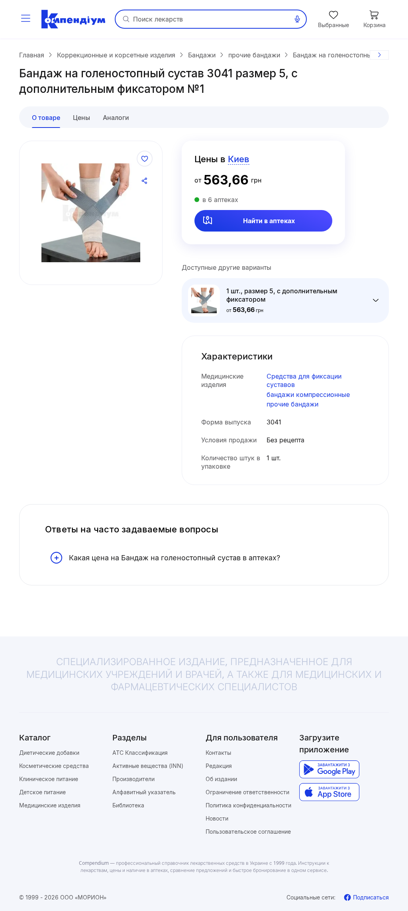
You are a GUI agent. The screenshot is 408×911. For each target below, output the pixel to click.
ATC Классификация (140, 752)
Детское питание (42, 792)
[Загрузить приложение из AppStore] (329, 792)
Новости (217, 818)
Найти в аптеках (269, 221)
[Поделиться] (145, 181)
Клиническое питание (48, 779)
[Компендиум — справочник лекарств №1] (73, 19)
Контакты (218, 752)
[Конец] (379, 55)
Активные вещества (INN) (147, 765)
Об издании (221, 779)
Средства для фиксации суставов (304, 380)
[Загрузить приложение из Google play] (329, 769)
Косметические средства (54, 765)
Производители (133, 779)
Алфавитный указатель (144, 792)
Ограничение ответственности (247, 792)
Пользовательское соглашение (248, 831)
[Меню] (25, 19)
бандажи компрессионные (308, 395)
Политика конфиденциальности (248, 805)
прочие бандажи (292, 404)
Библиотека (128, 805)
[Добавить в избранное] (145, 159)
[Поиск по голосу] (297, 19)
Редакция (219, 765)
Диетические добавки (49, 752)
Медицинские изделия (49, 805)
